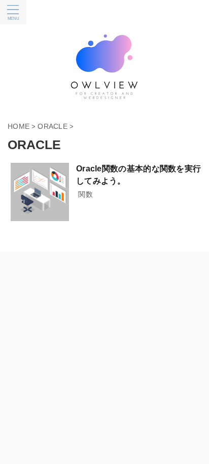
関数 (85, 194)
